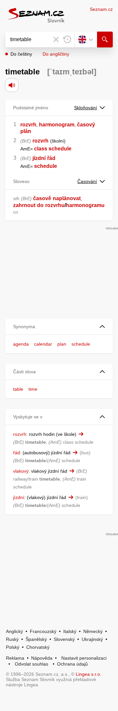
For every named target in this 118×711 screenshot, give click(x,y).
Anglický (14, 631)
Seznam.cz (101, 9)
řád (51, 158)
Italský (69, 631)
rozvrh (28, 124)
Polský (12, 647)
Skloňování (85, 107)
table (18, 389)
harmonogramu (85, 205)
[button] (59, 327)
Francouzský (43, 631)
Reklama (15, 658)
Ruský (12, 639)
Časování (87, 181)
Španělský (36, 639)
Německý (93, 631)
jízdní (39, 158)
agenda (21, 344)
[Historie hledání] (67, 39)
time (33, 389)
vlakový (21, 471)
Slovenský (64, 639)
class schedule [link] (52, 148)
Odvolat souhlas (31, 664)
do (40, 205)
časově (42, 198)
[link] (33, 148)
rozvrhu (55, 205)
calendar (43, 344)
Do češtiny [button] (21, 54)
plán (25, 131)
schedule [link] (45, 166)
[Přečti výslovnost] (11, 85)
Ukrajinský (92, 639)
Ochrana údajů (72, 664)
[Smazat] (56, 39)
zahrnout (24, 205)
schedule (80, 344)
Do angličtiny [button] (56, 54)
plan (61, 344)
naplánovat (67, 198)
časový (86, 124)
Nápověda (41, 658)
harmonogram (56, 124)
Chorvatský (37, 647)
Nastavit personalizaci (84, 658)
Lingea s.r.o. (88, 674)
